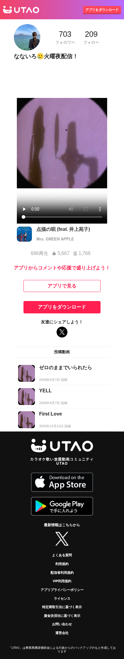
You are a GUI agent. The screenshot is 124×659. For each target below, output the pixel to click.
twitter (62, 539)
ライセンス (62, 598)
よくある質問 (62, 555)
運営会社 (62, 633)
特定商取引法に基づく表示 (62, 607)
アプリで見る (62, 285)
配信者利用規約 (62, 572)
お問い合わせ (62, 624)
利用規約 (62, 564)
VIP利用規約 (62, 581)
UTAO (21, 9)
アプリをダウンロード (102, 9)
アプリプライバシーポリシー (62, 590)
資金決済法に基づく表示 (62, 615)
